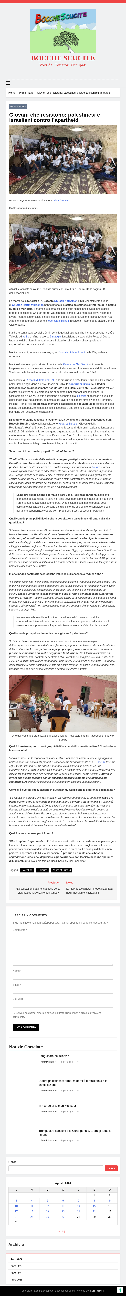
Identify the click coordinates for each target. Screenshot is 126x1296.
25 (31, 1217)
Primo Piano (18, 106)
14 (78, 1206)
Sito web (18, 998)
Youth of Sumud (61, 870)
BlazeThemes (96, 1290)
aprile (25, 336)
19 (47, 1211)
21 (78, 1211)
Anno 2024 (16, 1259)
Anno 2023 (16, 1266)
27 (63, 1217)
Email (17, 984)
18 (31, 1211)
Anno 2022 (16, 1272)
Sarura (96, 467)
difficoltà (81, 396)
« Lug (61, 1231)
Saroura (42, 870)
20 (63, 1211)
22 (94, 1211)
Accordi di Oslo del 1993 (41, 380)
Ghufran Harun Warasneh (28, 305)
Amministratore (49, 1061)
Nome (17, 970)
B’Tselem (99, 762)
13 (63, 1206)
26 (47, 1217)
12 (47, 1206)
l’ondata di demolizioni (72, 352)
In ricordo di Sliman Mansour (57, 1105)
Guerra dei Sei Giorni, (75, 364)
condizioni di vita (79, 384)
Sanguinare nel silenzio (54, 1056)
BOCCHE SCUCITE (63, 58)
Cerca (12, 1162)
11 (32, 1206)
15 (94, 1206)
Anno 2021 (16, 1279)
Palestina (26, 870)
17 (16, 1211)
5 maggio (55, 336)
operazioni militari (58, 320)
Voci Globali (61, 200)
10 (16, 1206)
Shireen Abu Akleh (65, 301)
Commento (20, 930)
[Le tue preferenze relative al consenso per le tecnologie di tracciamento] (120, 1290)
